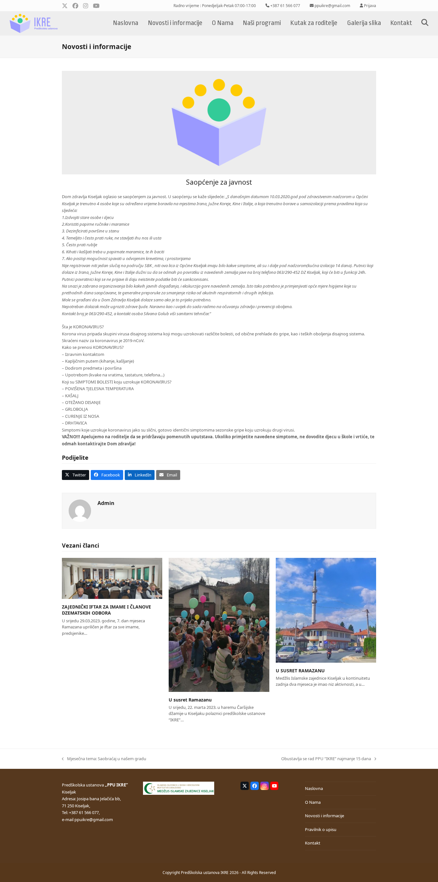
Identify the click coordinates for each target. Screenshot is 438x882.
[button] (424, 23)
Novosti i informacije (324, 816)
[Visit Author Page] (80, 510)
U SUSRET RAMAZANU (300, 671)
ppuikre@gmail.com (93, 819)
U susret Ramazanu (190, 700)
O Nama (313, 802)
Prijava (370, 5)
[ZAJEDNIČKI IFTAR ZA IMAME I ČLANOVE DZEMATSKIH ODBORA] (112, 578)
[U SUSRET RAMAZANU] (326, 610)
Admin (105, 503)
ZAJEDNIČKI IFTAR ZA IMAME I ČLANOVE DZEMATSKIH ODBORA (106, 610)
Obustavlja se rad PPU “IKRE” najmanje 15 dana (326, 759)
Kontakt (312, 843)
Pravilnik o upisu (320, 829)
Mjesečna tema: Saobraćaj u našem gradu (104, 759)
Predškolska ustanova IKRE (205, 872)
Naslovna (314, 788)
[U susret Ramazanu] (219, 624)
